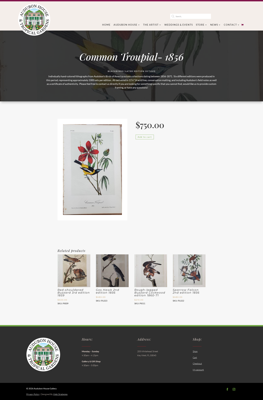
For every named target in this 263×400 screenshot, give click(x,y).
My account (198, 369)
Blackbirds (116, 71)
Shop (195, 351)
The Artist (151, 25)
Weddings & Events (178, 25)
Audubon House (125, 25)
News (214, 25)
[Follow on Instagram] (234, 389)
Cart (195, 357)
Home (106, 25)
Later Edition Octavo (140, 71)
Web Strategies (60, 394)
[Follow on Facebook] (227, 389)
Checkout (197, 363)
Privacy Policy (32, 394)
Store (200, 25)
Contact (230, 25)
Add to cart (145, 137)
